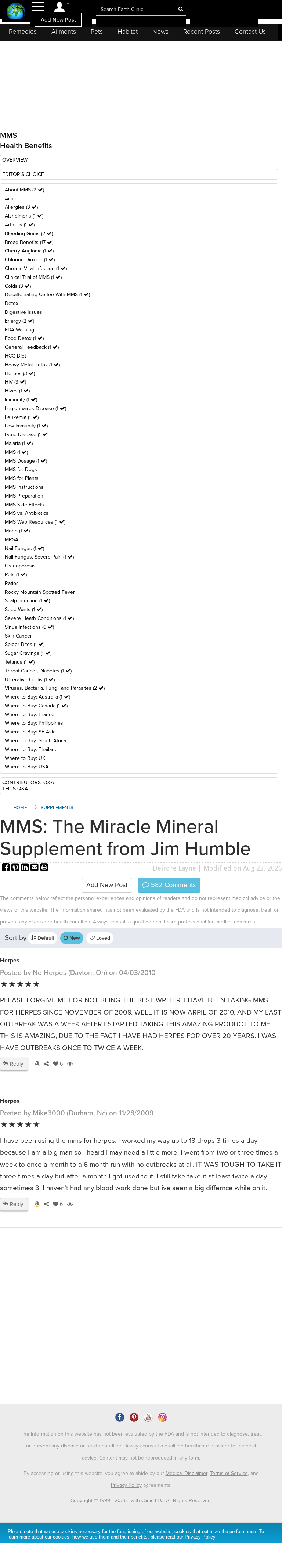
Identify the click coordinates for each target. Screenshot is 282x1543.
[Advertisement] (134, 1340)
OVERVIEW (15, 160)
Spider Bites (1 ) (24, 644)
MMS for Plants (22, 478)
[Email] (35, 868)
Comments (172, 885)
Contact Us (250, 32)
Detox (11, 303)
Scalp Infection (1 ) (27, 601)
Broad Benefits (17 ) (29, 242)
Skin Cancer (18, 636)
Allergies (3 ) (21, 207)
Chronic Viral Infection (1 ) (36, 268)
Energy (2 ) (19, 321)
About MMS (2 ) (24, 190)
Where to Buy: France (29, 714)
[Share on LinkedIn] (25, 868)
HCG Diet (15, 356)
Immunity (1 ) (21, 399)
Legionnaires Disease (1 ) (35, 408)
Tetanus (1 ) (20, 662)
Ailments (63, 32)
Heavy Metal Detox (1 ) (32, 365)
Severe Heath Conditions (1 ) (39, 618)
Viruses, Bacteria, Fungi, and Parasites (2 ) (55, 688)
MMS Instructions (24, 487)
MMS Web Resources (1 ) (35, 522)
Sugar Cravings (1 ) (28, 653)
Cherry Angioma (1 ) (29, 251)
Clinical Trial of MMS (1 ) (33, 277)
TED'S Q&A (15, 789)
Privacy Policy (126, 1485)
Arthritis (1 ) (20, 225)
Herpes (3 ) (20, 373)
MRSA (11, 540)
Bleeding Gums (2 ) (29, 233)
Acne (11, 198)
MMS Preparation (24, 496)
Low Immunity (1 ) (26, 426)
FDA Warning (19, 330)
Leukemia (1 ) (22, 417)
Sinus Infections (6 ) (29, 627)
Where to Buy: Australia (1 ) (37, 697)
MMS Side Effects (24, 505)
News (160, 32)
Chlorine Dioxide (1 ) (30, 259)
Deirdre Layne (174, 868)
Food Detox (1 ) (24, 338)
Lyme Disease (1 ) (26, 434)
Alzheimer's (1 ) (24, 216)
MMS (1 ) (16, 452)
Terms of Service (229, 1473)
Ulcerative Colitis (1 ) (30, 680)
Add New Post (58, 20)
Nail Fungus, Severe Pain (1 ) (39, 557)
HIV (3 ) (15, 382)
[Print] (44, 868)
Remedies (23, 32)
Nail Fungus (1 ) (24, 548)
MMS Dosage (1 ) (26, 461)
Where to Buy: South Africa (35, 741)
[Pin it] (16, 868)
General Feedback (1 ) (32, 347)
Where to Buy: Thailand (31, 749)
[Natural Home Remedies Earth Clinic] (16, 12)
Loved (102, 938)
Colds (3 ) (18, 286)
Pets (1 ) (16, 574)
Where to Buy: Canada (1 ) (36, 706)
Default (45, 938)
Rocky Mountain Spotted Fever (40, 592)
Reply (15, 1064)
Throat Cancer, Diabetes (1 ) (38, 671)
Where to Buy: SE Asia (30, 732)
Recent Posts (201, 32)
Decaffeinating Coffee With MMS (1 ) (47, 294)
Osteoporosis (20, 566)
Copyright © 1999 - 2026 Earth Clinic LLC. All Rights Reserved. (141, 1500)
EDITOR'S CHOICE (23, 174)
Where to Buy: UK (25, 758)
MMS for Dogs (21, 469)
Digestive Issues (23, 312)
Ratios (12, 583)
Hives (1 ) (17, 391)
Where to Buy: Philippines (34, 723)
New (74, 938)
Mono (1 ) (17, 531)
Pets (97, 32)
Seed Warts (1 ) (24, 609)
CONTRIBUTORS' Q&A (28, 782)
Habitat (128, 32)
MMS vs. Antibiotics (26, 513)
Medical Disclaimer (186, 1473)
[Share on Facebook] (6, 868)
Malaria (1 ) (19, 443)
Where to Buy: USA (26, 767)
